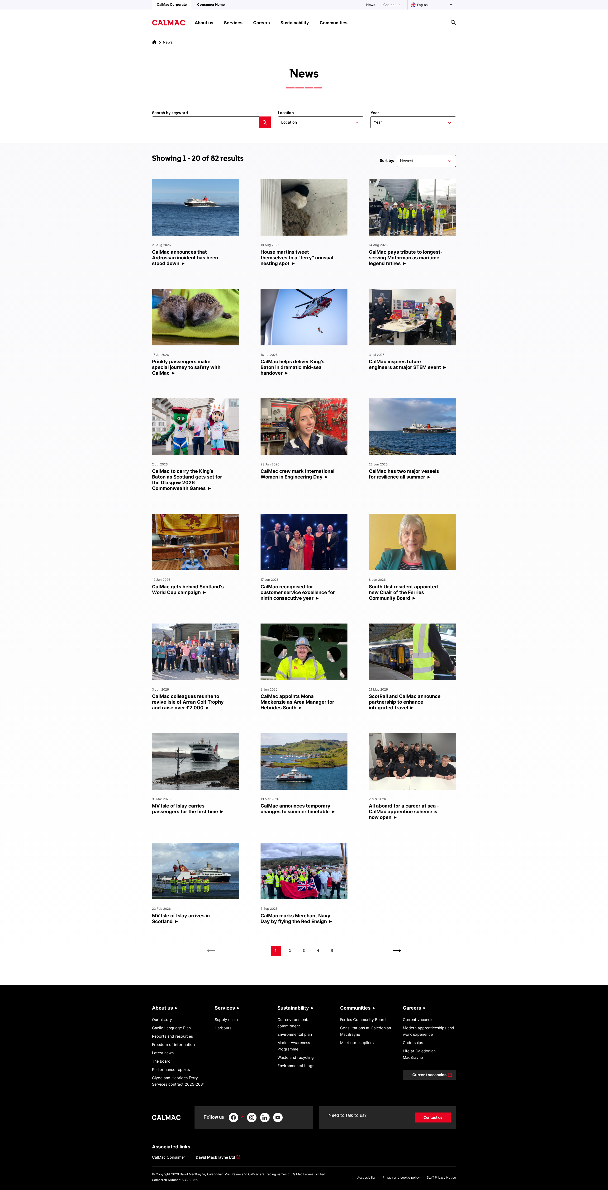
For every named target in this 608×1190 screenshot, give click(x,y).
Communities (355, 1008)
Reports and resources (172, 1036)
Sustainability (293, 1008)
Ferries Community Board (363, 1019)
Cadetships (413, 1042)
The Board (161, 1061)
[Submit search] (265, 122)
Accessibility (366, 1177)
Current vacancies (419, 1019)
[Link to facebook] (236, 1117)
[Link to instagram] (251, 1117)
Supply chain (226, 1019)
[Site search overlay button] (453, 22)
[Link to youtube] (278, 1117)
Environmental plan (294, 1034)
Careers (412, 1008)
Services (225, 1008)
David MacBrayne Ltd (215, 1157)
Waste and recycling (295, 1057)
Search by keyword (170, 112)
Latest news (163, 1052)
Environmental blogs (295, 1065)
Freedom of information (173, 1044)
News (370, 5)
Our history (162, 1019)
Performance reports (171, 1069)
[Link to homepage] (168, 22)
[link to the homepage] (154, 42)
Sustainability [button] (294, 22)
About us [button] (204, 22)
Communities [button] (333, 22)
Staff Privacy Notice (441, 1177)
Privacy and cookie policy (401, 1177)
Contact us (391, 5)
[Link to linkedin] (265, 1117)
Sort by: (387, 160)
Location (286, 112)
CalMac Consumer (168, 1157)
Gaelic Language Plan (171, 1028)
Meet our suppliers (357, 1042)
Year (374, 112)
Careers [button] (261, 22)
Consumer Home (211, 4)
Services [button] (233, 22)
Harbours (223, 1028)
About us (162, 1008)
